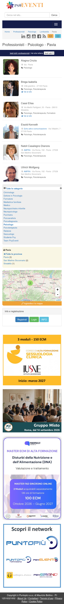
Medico (7, 205)
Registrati (22, 319)
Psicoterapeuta (10, 227)
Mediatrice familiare (12, 202)
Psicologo (8, 224)
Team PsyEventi (11, 240)
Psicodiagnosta (10, 221)
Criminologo (9, 192)
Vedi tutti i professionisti (20, 53)
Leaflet (58, 300)
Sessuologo (9, 233)
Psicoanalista (10, 218)
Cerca (54, 15)
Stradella (7, 263)
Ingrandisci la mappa (33, 303)
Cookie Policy (35, 601)
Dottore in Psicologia (13, 195)
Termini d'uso (46, 598)
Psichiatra (8, 214)
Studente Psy (10, 237)
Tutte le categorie (14, 188)
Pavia (6, 257)
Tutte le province (13, 253)
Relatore (7, 230)
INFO (44, 319)
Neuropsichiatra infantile (14, 208)
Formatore (8, 198)
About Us (21, 598)
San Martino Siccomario (14, 260)
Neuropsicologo (10, 211)
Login (34, 319)
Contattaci (33, 598)
